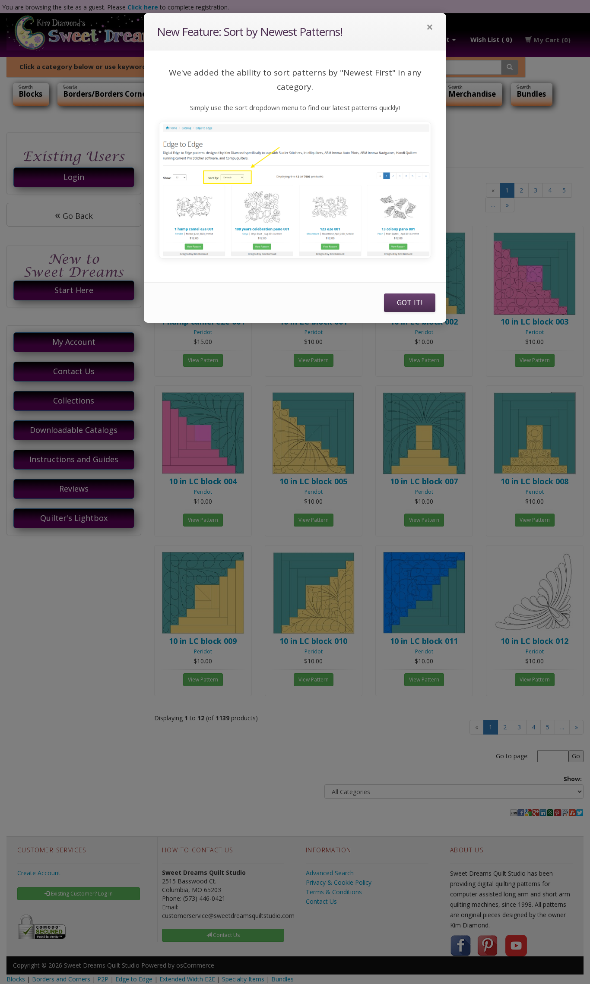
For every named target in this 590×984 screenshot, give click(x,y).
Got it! (409, 302)
